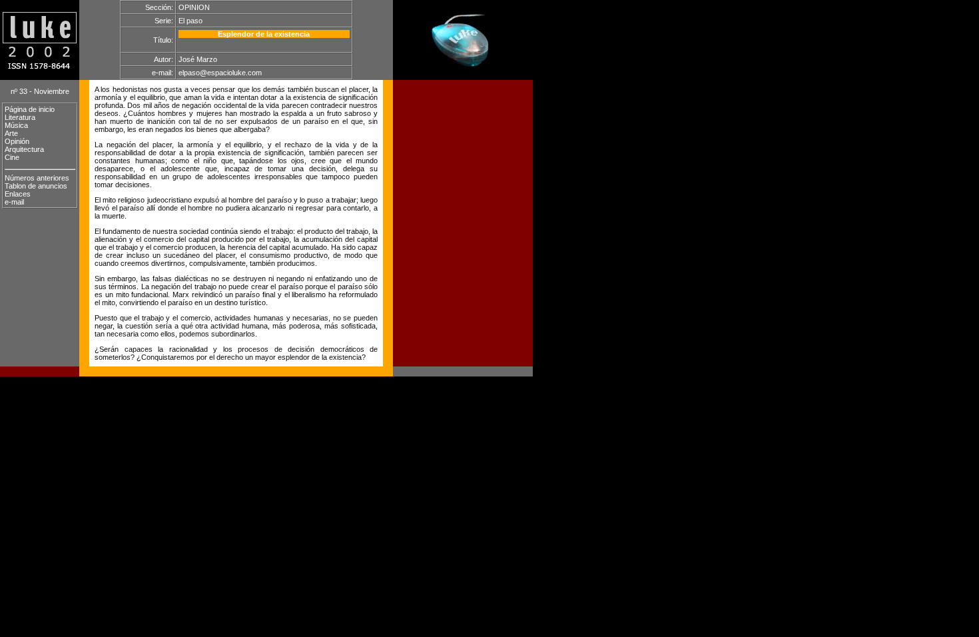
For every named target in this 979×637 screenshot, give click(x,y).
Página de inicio (30, 109)
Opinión (17, 141)
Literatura (20, 117)
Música (16, 125)
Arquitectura (24, 149)
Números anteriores (37, 178)
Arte (11, 133)
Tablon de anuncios (36, 186)
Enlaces (18, 194)
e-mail (14, 202)
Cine (12, 157)
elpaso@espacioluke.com (220, 73)
